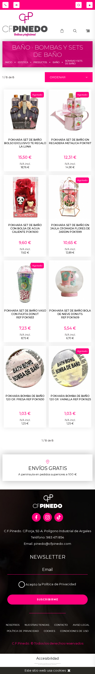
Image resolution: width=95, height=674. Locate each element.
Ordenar (58, 77)
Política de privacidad (23, 631)
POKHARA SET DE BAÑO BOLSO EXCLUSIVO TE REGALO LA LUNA (25, 143)
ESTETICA (23, 62)
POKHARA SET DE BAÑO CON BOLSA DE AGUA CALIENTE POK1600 (25, 228)
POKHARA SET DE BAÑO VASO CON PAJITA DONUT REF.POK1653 (25, 314)
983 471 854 (55, 537)
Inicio (8, 62)
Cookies (49, 631)
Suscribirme (47, 599)
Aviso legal (81, 624)
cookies (59, 670)
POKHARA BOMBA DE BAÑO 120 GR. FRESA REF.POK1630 (25, 397)
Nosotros (12, 624)
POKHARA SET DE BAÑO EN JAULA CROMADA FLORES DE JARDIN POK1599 (70, 228)
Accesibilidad (47, 658)
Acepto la (34, 584)
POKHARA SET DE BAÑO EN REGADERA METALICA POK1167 (70, 141)
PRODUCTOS (40, 62)
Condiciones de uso (74, 631)
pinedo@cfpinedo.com (52, 544)
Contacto (61, 624)
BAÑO (56, 62)
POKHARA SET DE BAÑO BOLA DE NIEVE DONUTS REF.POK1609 (70, 314)
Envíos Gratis (47, 468)
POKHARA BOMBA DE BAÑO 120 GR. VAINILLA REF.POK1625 (70, 397)
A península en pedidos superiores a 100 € (47, 474)
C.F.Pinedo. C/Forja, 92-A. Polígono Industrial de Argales (47, 531)
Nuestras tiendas (37, 624)
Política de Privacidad (59, 584)
